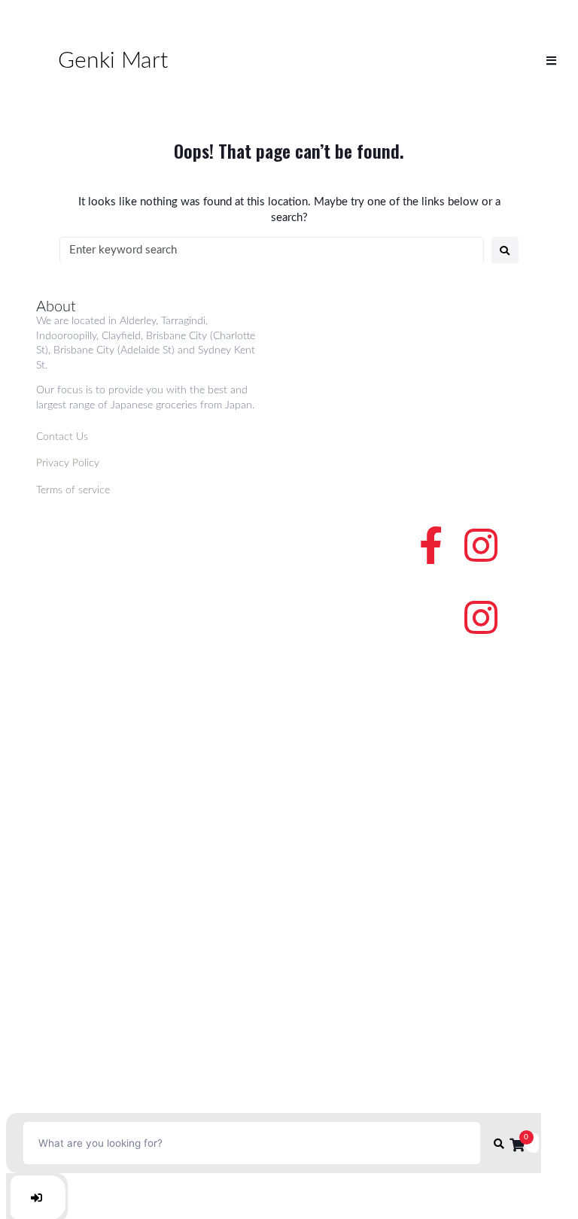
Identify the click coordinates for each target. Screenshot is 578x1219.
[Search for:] (271, 250)
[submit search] (499, 1143)
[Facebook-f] (431, 545)
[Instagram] (481, 545)
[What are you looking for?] (252, 1143)
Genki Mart (113, 61)
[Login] (38, 1197)
